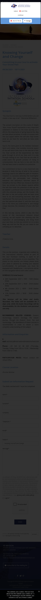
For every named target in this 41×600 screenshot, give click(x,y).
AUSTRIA (16, 21)
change (28, 21)
